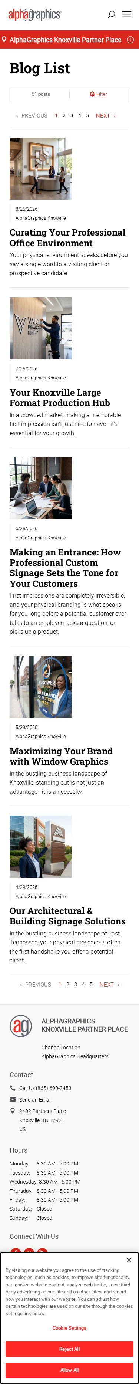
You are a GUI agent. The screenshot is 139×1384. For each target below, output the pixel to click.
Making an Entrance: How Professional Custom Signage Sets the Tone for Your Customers (65, 567)
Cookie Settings (69, 1327)
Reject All (69, 1349)
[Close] (129, 1260)
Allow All (69, 1370)
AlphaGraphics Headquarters (75, 1056)
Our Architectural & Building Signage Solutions (68, 916)
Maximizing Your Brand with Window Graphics (61, 756)
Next (103, 115)
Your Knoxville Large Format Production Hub (60, 397)
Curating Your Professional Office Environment (68, 237)
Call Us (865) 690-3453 (45, 1088)
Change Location (61, 1047)
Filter (101, 94)
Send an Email (35, 1099)
